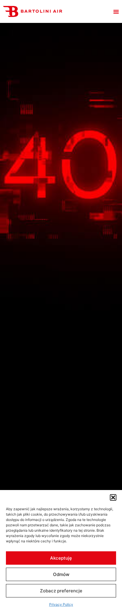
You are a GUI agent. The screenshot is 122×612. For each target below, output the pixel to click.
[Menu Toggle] (116, 12)
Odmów (61, 574)
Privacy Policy (61, 604)
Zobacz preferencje (61, 591)
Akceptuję (61, 558)
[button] (113, 497)
